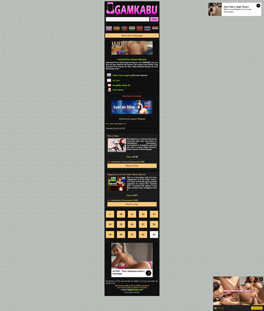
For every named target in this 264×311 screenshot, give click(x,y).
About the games (140, 287)
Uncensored (134, 162)
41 (132, 234)
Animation (116, 162)
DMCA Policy (130, 286)
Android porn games (128, 119)
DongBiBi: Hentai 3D (121, 85)
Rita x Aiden (113, 136)
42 (143, 234)
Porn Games (118, 90)
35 (121, 224)
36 (132, 224)
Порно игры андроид (122, 75)
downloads (119, 123)
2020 (136, 200)
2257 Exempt (119, 286)
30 (121, 214)
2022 (143, 162)
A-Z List (116, 81)
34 (110, 224)
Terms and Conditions (125, 287)
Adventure (116, 200)
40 (121, 234)
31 (132, 214)
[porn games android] (132, 14)
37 (143, 224)
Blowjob (141, 119)
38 (154, 224)
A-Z (125, 123)
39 (110, 234)
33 (154, 214)
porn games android (132, 292)
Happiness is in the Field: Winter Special (126, 174)
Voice (125, 162)
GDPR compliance (142, 286)
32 (143, 214)
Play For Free (132, 166)
